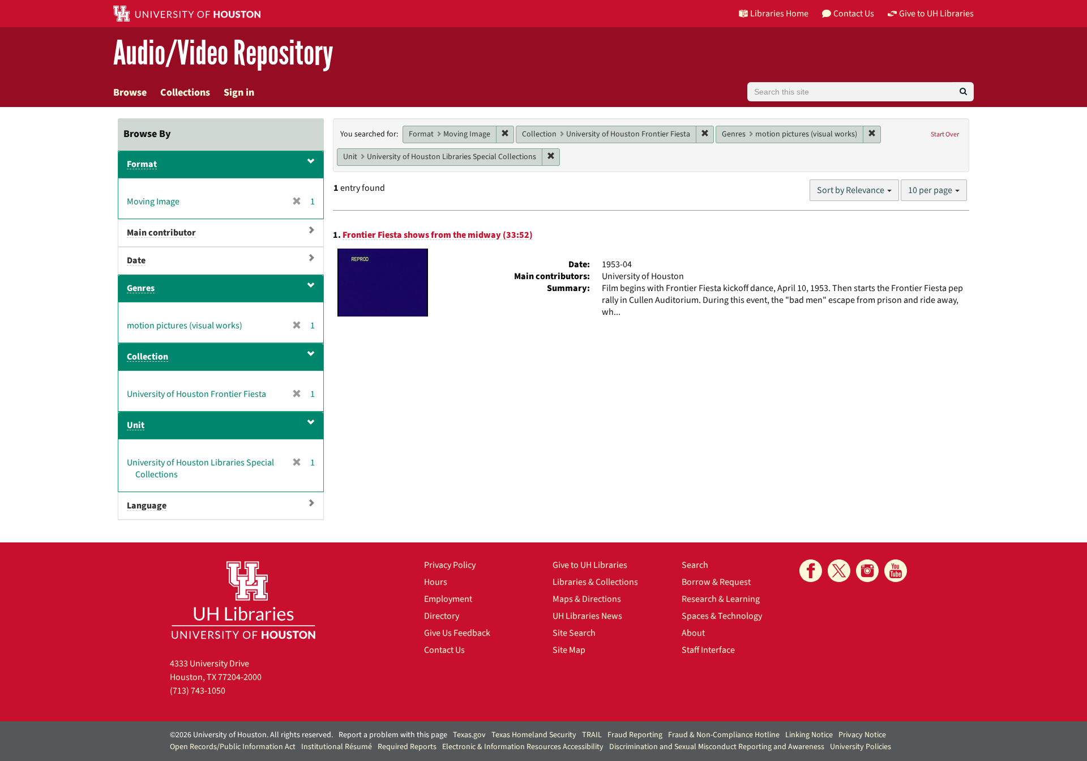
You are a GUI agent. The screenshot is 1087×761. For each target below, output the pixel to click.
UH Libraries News (587, 616)
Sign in (239, 92)
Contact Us (444, 650)
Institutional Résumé (336, 747)
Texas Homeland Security (533, 735)
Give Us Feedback (457, 633)
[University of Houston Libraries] (243, 600)
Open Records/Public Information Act (233, 747)
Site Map (569, 650)
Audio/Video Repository (223, 53)
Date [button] (136, 260)
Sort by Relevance (851, 190)
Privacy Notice (862, 735)
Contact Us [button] (853, 13)
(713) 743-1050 (197, 691)
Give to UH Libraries (590, 565)
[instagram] (867, 570)
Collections (185, 92)
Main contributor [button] (161, 232)
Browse (130, 92)
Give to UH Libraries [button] (936, 13)
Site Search (574, 633)
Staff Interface (708, 650)
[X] (839, 570)
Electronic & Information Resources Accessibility (523, 747)
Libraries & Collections (595, 582)
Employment (448, 599)
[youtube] (895, 570)
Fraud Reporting (634, 735)
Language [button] (146, 505)
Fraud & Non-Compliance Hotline (724, 735)
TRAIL (592, 735)
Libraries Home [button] (779, 13)
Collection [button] (147, 356)
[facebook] (810, 570)
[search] (963, 91)
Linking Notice (809, 735)
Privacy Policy (450, 565)
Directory (441, 616)
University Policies (860, 747)
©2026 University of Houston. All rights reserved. (251, 735)
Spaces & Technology (722, 616)
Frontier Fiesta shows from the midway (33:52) (438, 235)
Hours (435, 582)
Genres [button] (141, 288)
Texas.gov (469, 735)
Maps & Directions (587, 599)
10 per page (931, 190)
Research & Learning (721, 599)
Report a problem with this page (393, 735)
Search (695, 565)
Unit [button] (135, 425)
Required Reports (407, 747)
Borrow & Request (716, 582)
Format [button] (142, 164)
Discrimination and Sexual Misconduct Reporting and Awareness (716, 747)
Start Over (945, 134)
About (693, 633)
